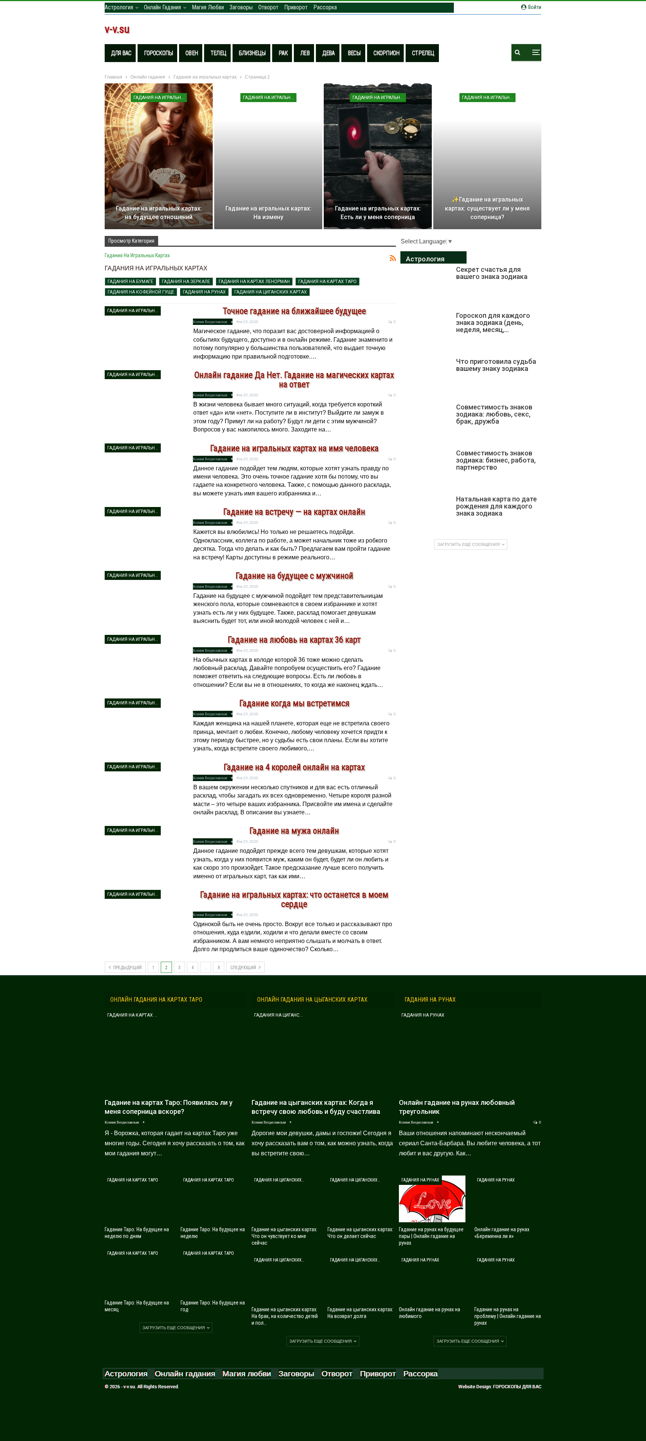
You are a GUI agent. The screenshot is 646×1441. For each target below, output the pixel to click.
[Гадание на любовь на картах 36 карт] (144, 665)
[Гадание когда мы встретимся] (144, 729)
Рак (283, 52)
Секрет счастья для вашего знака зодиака (491, 272)
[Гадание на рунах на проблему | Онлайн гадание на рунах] (507, 1279)
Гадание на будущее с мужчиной (294, 576)
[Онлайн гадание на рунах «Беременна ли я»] (507, 1199)
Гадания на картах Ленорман (254, 281)
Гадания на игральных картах (160, 97)
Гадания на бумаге (130, 281)
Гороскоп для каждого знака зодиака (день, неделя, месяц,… (493, 322)
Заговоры (241, 7)
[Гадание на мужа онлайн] (144, 856)
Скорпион (386, 52)
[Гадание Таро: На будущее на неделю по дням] (138, 1199)
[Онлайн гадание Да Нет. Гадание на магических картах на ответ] (144, 400)
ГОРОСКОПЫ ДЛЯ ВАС (517, 1386)
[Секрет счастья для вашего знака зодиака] (425, 285)
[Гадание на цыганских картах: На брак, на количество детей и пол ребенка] (285, 1279)
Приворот (296, 7)
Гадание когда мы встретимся (294, 703)
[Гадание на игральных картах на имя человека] (144, 474)
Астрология (119, 7)
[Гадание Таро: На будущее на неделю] (214, 1199)
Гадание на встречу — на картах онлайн (294, 512)
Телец (218, 52)
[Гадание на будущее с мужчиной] (144, 601)
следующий (243, 967)
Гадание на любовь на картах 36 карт (294, 640)
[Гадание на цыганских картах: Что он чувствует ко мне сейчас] (285, 1199)
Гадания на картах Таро (327, 281)
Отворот (268, 7)
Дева (328, 52)
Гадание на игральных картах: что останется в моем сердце (294, 899)
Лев (305, 52)
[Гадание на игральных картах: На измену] (268, 156)
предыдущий (127, 967)
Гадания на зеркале (186, 281)
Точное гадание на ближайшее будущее (294, 311)
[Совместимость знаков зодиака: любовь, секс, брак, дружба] (425, 423)
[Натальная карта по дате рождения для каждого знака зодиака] (425, 515)
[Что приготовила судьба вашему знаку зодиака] (425, 377)
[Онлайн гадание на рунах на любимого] (432, 1279)
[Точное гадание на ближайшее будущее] (144, 336)
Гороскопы (158, 52)
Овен (191, 52)
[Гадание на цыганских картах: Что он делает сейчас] (360, 1199)
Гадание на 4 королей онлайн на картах (294, 767)
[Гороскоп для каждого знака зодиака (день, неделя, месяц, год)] (425, 331)
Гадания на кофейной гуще (141, 292)
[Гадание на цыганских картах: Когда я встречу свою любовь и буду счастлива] (323, 1052)
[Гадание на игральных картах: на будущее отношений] (158, 156)
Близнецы (252, 52)
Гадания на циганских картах (270, 292)
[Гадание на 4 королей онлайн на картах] (144, 793)
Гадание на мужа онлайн (294, 831)
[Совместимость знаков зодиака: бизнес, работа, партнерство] (425, 469)
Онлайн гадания (162, 7)
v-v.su (117, 29)
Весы (354, 52)
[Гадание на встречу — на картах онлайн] (144, 537)
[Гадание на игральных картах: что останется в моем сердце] (144, 920)
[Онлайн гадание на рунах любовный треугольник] (470, 1052)
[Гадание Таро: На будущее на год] (214, 1272)
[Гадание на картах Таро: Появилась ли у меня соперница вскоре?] (176, 1052)
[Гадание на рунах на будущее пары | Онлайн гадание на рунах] (432, 1199)
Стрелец (423, 52)
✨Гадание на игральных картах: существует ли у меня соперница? (487, 208)
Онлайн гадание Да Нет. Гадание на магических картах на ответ (294, 380)
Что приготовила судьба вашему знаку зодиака (496, 364)
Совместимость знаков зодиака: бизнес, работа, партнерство (496, 460)
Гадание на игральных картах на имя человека (294, 448)
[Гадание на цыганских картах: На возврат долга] (360, 1279)
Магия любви (208, 7)
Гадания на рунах (204, 292)
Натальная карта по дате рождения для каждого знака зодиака (496, 506)
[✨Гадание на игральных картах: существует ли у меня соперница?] (487, 156)
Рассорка (325, 7)
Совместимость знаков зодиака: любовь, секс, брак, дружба (494, 414)
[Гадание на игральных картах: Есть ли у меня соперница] (378, 156)
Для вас (121, 52)
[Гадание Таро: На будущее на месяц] (138, 1272)
